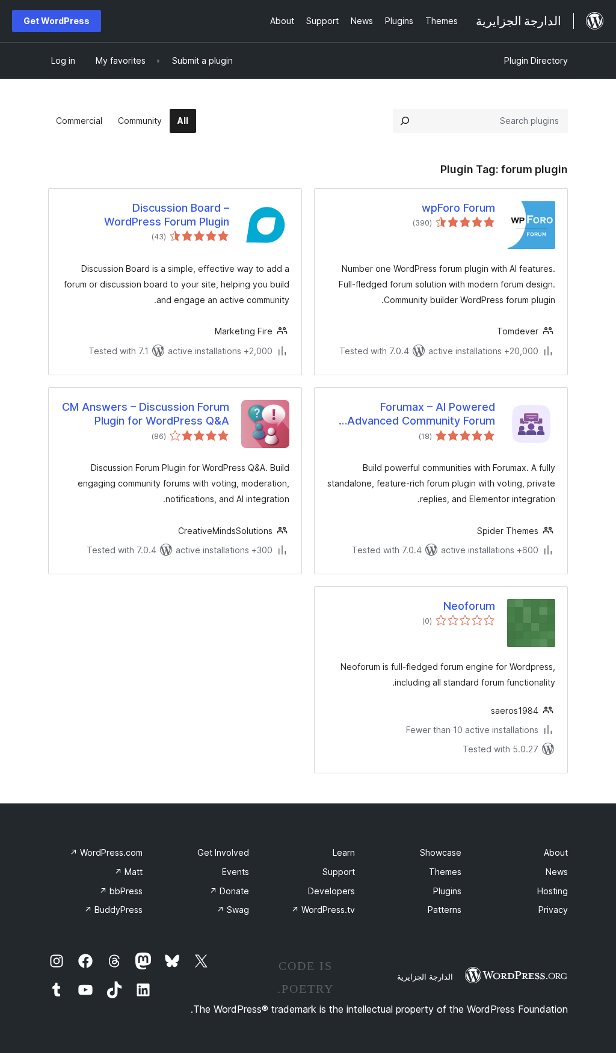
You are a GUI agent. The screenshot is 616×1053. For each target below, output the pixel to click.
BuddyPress (113, 909)
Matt (128, 872)
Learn (344, 852)
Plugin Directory (536, 60)
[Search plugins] (405, 121)
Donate (229, 891)
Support (338, 872)
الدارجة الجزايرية (425, 976)
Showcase (440, 852)
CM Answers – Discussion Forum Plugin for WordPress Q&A (145, 414)
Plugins (447, 891)
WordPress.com (106, 852)
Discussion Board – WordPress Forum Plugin (166, 214)
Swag (233, 909)
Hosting (552, 891)
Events (235, 872)
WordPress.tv (323, 909)
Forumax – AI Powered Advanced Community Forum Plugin (421, 414)
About (556, 852)
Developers (331, 891)
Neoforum (469, 606)
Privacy (553, 909)
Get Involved (223, 852)
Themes (445, 872)
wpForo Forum (458, 207)
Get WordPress (56, 21)
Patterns (444, 909)
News (557, 872)
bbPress (121, 891)
